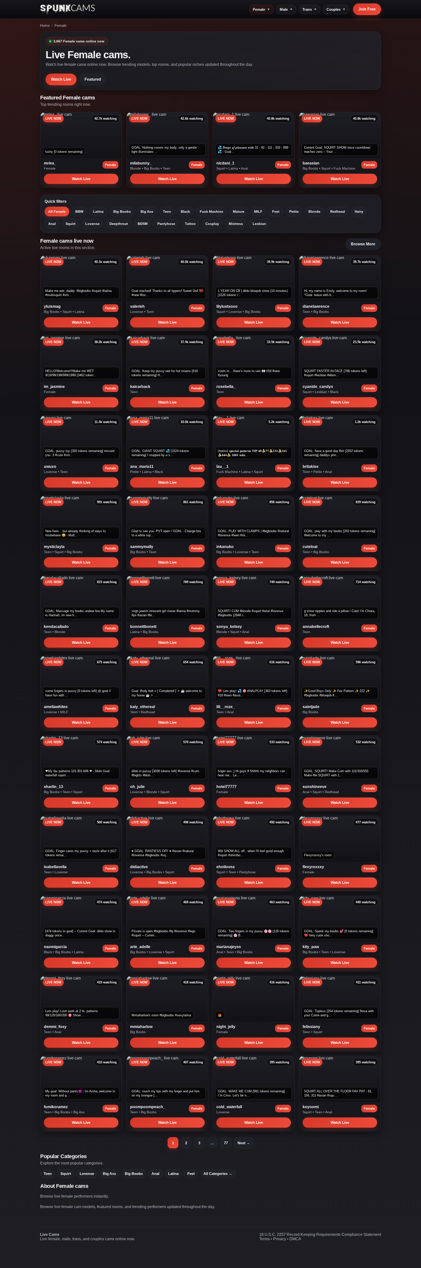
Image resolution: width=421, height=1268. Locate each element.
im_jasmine (54, 386)
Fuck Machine (344, 168)
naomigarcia (55, 947)
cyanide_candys (318, 386)
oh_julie (137, 787)
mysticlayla (54, 547)
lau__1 (222, 466)
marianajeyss (228, 947)
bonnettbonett (143, 626)
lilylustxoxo (227, 306)
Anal (244, 168)
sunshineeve (314, 787)
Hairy (359, 211)
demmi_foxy (55, 1027)
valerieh (137, 306)
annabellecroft (316, 626)
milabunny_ (141, 163)
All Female (57, 211)
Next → (244, 1143)
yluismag (52, 306)
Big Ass (147, 211)
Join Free (367, 9)
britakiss (310, 466)
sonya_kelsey (229, 626)
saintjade (311, 707)
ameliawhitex (56, 707)
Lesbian (259, 224)
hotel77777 (226, 787)
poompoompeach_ (147, 1107)
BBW (79, 211)
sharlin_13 (53, 787)
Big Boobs (152, 168)
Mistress (236, 224)
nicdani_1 (225, 163)
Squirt (221, 168)
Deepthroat (118, 224)
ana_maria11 (141, 466)
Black (185, 211)
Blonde (136, 168)
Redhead (337, 211)
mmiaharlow (141, 1027)
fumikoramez (56, 1107)
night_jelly (225, 1027)
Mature (238, 211)
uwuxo (50, 466)
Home (45, 26)
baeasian (311, 163)
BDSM (143, 224)
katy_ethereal (142, 707)
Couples (335, 9)
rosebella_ (226, 386)
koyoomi (311, 1107)
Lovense (92, 224)
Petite (294, 211)
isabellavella (55, 867)
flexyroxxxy (313, 867)
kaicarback (140, 386)
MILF (258, 211)
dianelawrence (316, 306)
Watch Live (61, 79)
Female (261, 9)
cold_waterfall (229, 1107)
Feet (275, 211)
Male (286, 9)
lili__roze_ (225, 707)
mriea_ (50, 163)
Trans (309, 9)
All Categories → (217, 1174)
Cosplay (212, 224)
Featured (93, 79)
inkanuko (225, 547)
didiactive (139, 867)
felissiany (311, 1027)
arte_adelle (140, 947)
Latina (234, 168)
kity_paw (311, 947)
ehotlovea (225, 867)
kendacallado (56, 626)
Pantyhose (166, 224)
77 (226, 1143)
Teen (166, 168)
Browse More (363, 244)
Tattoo (190, 224)
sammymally (141, 547)
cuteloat (310, 547)
